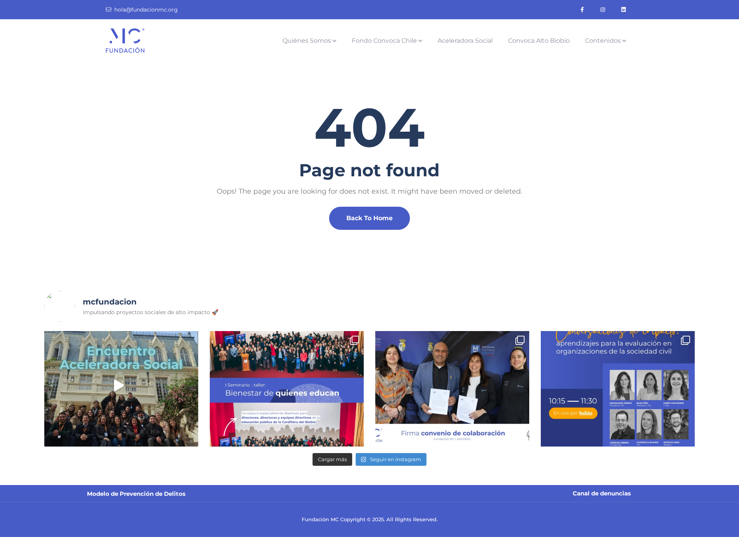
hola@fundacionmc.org (146, 9)
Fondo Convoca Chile (384, 40)
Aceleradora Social (465, 40)
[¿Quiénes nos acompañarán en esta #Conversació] (618, 389)
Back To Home (369, 218)
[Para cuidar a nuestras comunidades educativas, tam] (287, 389)
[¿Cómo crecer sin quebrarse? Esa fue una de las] (121, 389)
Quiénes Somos (307, 40)
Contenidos (603, 40)
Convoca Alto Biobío (539, 40)
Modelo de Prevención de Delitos (136, 493)
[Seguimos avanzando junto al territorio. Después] (452, 389)
